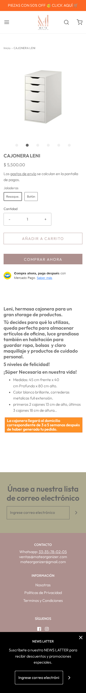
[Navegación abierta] (6, 22)
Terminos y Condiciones (43, 600)
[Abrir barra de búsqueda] (66, 22)
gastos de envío (23, 173)
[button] (43, 96)
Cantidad (10, 209)
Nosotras (43, 584)
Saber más (44, 277)
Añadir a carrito (43, 238)
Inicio (7, 48)
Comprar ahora (43, 259)
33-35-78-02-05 (53, 551)
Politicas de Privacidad (43, 592)
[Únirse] (76, 512)
